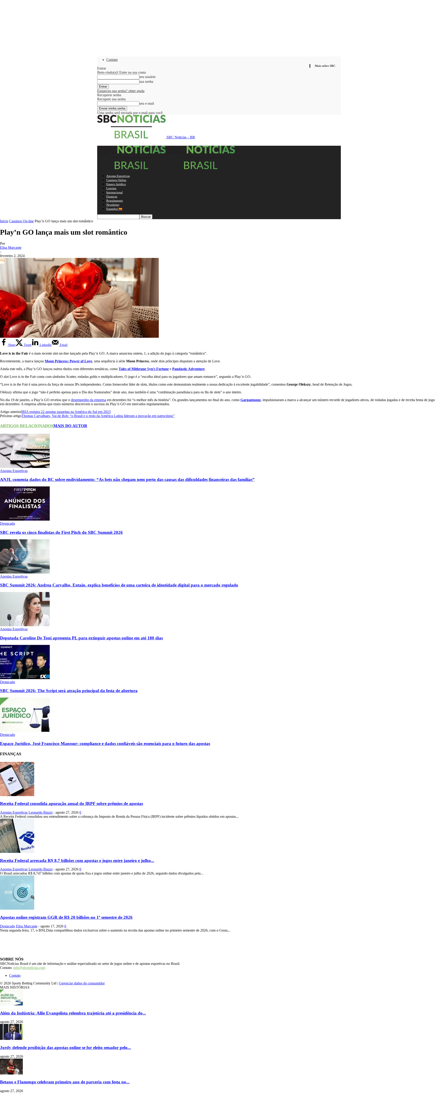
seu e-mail (146, 103)
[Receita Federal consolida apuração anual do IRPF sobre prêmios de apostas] (17, 795)
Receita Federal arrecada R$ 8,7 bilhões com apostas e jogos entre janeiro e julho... (77, 860)
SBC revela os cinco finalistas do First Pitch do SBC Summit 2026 (61, 532)
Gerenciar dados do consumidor (82, 983)
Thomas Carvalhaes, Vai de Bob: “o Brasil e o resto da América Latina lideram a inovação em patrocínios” (98, 416)
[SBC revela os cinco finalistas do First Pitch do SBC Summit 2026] (25, 519)
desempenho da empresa (88, 400)
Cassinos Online (116, 180)
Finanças (111, 196)
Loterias (111, 188)
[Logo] (132, 168)
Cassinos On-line (21, 221)
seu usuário (147, 77)
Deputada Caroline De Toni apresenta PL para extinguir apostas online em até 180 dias (81, 638)
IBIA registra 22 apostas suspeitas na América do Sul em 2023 (66, 412)
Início (4, 221)
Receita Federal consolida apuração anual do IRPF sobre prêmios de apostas (71, 803)
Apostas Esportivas (118, 176)
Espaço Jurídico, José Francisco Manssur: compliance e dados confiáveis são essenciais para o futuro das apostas (105, 743)
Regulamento (114, 200)
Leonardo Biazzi (40, 812)
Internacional (114, 192)
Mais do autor (70, 425)
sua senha (146, 81)
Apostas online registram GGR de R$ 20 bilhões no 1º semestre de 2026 (66, 917)
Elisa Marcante (10, 247)
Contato (112, 60)
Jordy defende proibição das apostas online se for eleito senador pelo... (65, 1047)
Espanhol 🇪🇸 (114, 208)
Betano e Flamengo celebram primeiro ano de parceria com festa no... (65, 1082)
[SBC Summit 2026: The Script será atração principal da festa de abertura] (25, 678)
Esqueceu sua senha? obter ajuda (120, 91)
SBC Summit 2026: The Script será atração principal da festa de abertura (69, 690)
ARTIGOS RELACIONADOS (26, 425)
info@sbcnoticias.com (29, 968)
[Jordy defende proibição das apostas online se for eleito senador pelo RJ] (11, 1039)
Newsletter (112, 204)
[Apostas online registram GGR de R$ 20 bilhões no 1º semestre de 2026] (17, 908)
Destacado (7, 523)
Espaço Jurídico (116, 184)
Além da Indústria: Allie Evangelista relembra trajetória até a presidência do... (73, 1013)
